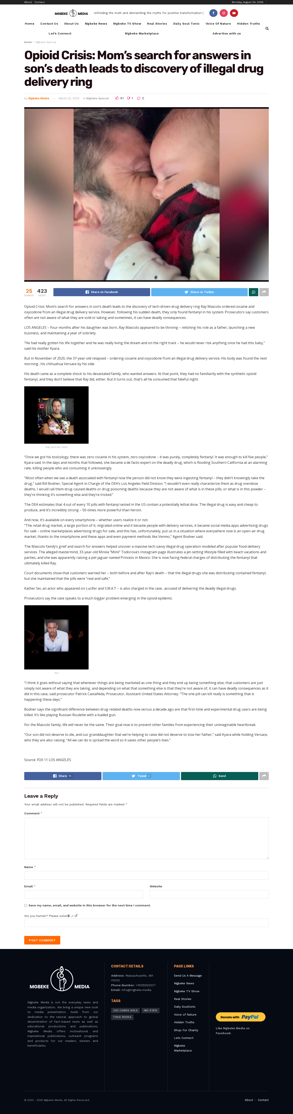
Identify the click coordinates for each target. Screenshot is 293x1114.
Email (30, 886)
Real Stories (157, 23)
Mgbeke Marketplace (142, 33)
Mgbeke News (96, 23)
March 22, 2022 (69, 98)
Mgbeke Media (38, 98)
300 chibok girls (125, 1010)
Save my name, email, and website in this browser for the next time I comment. (90, 905)
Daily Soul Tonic (186, 23)
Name (30, 867)
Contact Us (49, 23)
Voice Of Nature (218, 23)
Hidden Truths (248, 23)
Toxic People (122, 1017)
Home (29, 23)
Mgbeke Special (46, 42)
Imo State (150, 1010)
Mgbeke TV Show (127, 23)
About (28, 2)
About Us (71, 23)
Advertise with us (227, 33)
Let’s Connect (60, 33)
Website (156, 886)
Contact (40, 2)
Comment (33, 813)
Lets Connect (183, 1038)
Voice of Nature (185, 1014)
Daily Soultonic (185, 1006)
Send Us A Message (188, 975)
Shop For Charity (186, 1030)
